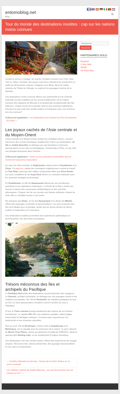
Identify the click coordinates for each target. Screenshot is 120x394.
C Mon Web (85, 64)
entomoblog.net (20, 12)
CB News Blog (87, 70)
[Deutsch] (101, 9)
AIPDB (83, 67)
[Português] (109, 9)
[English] (93, 9)
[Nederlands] (113, 9)
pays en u (20, 168)
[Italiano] (105, 9)
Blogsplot (84, 61)
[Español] (97, 9)
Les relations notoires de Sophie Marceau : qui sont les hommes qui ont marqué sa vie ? (40, 371)
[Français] (89, 9)
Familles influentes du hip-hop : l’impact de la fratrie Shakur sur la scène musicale (38, 362)
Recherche (85, 48)
